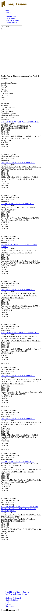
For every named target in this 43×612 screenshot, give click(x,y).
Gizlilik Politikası (12, 600)
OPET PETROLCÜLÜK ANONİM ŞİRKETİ (18, 163)
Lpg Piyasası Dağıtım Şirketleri (17, 594)
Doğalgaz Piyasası (12, 20)
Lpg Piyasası (10, 18)
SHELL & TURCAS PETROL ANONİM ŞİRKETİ (20, 122)
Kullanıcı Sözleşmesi (13, 598)
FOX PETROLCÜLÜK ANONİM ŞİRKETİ (17, 204)
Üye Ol (8, 12)
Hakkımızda (10, 606)
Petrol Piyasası (11, 16)
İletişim (8, 604)
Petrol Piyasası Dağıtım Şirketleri (17, 592)
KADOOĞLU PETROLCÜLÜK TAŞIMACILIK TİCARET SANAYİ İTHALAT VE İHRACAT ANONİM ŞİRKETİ (19, 509)
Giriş (7, 10)
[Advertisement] (21, 51)
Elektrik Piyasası (12, 22)
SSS (7, 602)
